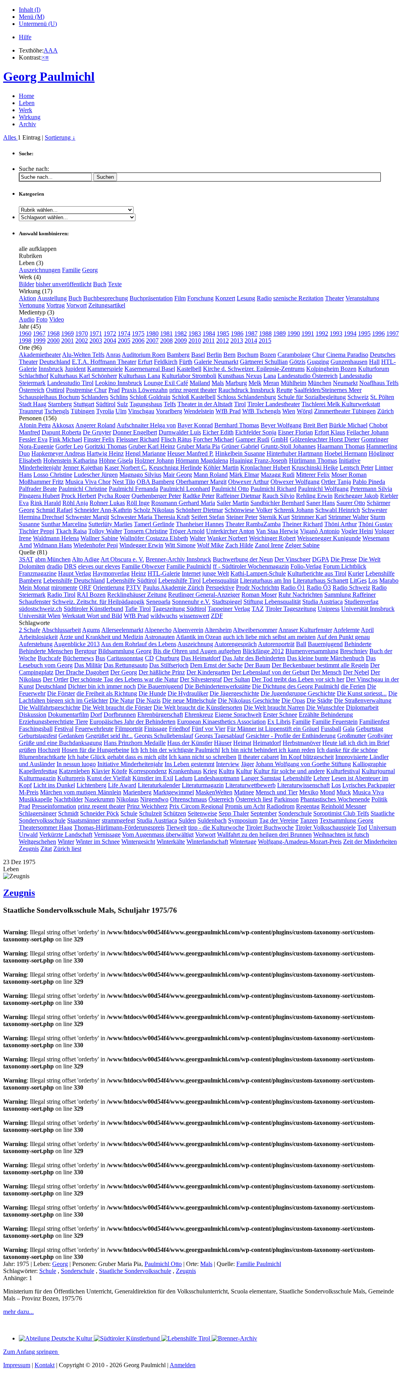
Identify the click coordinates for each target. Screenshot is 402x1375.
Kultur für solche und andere (289, 771)
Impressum (16, 1365)
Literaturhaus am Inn (265, 580)
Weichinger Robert (272, 538)
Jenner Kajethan (83, 467)
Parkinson (286, 799)
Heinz (138, 573)
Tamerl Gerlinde (154, 524)
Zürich (385, 411)
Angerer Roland (95, 425)
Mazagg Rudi (277, 474)
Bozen (268, 354)
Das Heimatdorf (201, 658)
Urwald (28, 834)
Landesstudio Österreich (308, 375)
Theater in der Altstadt (204, 404)
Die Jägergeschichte (234, 693)
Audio (27, 319)
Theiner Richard (302, 524)
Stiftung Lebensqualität (272, 601)
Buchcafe (49, 658)
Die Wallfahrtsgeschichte (49, 707)
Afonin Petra (35, 425)
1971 (96, 333)
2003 (96, 340)
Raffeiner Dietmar (238, 495)
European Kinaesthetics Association (221, 721)
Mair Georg (177, 474)
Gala (348, 728)
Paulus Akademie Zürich (173, 587)
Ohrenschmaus (188, 799)
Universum (382, 827)
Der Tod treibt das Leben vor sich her (298, 679)
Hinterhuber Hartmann (295, 453)
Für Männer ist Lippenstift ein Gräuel (273, 728)
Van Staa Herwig (277, 531)
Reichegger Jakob (356, 495)
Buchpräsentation (151, 298)
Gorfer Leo (69, 446)
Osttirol (55, 390)
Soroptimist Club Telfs (341, 813)
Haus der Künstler (189, 742)
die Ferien (353, 686)
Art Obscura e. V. (122, 559)
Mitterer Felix (313, 474)
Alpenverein (188, 630)
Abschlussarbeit (61, 630)
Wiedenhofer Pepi (95, 545)
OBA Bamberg (155, 481)
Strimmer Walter (348, 517)
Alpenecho (158, 630)
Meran (271, 383)
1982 (180, 333)
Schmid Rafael (54, 510)
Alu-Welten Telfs (83, 354)
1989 (279, 333)
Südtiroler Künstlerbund (93, 608)
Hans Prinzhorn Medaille (135, 742)
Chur (318, 354)
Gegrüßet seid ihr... (109, 735)
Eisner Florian (295, 432)
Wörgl (304, 411)
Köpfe (119, 771)
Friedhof (179, 728)
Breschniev (354, 651)
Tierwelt (176, 827)
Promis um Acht (245, 806)
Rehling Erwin (314, 495)
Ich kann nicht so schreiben (202, 757)
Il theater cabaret (258, 757)
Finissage (155, 728)
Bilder (26, 284)
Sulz (122, 404)
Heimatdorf (267, 742)
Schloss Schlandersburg (246, 397)
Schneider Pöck (99, 813)
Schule (129, 813)
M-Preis (28, 792)
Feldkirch (165, 361)
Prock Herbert (78, 495)
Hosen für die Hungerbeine (95, 750)
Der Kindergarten (208, 672)
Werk (25, 110)
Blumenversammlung (311, 651)
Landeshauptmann (216, 778)
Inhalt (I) (29, 9)
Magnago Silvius (140, 474)
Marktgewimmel (173, 792)
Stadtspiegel (227, 601)
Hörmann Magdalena (201, 460)
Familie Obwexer (143, 566)
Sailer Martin (233, 503)
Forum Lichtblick (344, 566)
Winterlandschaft (207, 841)
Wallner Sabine (99, 538)
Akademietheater (40, 354)
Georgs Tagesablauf (219, 735)
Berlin (214, 354)
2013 (236, 340)
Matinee (244, 792)
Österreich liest (254, 799)
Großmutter (351, 735)
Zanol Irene (269, 545)
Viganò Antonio (320, 531)
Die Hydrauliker (188, 693)
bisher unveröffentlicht (63, 284)
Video (56, 319)
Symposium (243, 820)
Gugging (318, 361)
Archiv (27, 124)
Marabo (388, 580)
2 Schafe (29, 630)
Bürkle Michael (348, 425)
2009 (180, 340)
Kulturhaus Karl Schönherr (83, 375)
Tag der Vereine (278, 820)
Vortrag (55, 305)
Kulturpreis (71, 778)
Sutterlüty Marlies (110, 524)
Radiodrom (280, 806)
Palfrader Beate (38, 488)
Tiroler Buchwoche (270, 827)
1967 (39, 333)
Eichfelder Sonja (255, 432)
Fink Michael (65, 439)
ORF (85, 587)
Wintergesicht (138, 841)
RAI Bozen (91, 594)
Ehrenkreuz (199, 714)
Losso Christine (52, 474)
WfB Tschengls (261, 411)
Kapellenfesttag (38, 771)
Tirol (240, 404)
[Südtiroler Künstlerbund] (127, 1338)
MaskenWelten (214, 792)
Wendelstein (199, 411)
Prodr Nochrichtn (257, 587)
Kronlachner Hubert (265, 467)
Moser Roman (349, 474)
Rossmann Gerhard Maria (183, 503)
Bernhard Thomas (236, 425)
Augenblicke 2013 (77, 644)
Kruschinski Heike (315, 467)
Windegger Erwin (141, 545)
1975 (138, 333)
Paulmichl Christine (82, 488)
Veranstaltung (362, 298)
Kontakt (45, 1365)
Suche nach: (34, 168)
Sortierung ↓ (60, 137)
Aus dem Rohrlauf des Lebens (138, 644)
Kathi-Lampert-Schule (258, 573)
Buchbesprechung (105, 298)
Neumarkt (345, 383)
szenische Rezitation (298, 298)
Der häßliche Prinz (162, 672)
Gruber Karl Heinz (151, 446)
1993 (336, 333)
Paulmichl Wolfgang (323, 488)
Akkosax (63, 425)
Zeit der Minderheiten (370, 841)
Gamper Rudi (252, 439)
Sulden (187, 820)
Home (26, 96)
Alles (10, 137)
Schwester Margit (87, 517)
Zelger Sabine (302, 545)
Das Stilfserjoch (168, 665)
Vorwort (76, 305)
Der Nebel (356, 672)
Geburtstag (369, 728)
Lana (269, 375)
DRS (70, 566)
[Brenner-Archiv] (234, 1338)
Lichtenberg (91, 785)
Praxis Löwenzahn (144, 390)
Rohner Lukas (107, 503)
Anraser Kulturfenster (305, 630)
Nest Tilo (123, 481)
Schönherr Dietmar (199, 510)
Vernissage (107, 834)
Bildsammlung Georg (125, 651)
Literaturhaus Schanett (320, 580)
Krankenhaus (184, 771)
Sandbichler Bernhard (277, 503)
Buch (99, 284)
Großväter (380, 735)
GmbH (279, 439)
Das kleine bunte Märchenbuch (325, 658)
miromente (64, 587)
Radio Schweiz (351, 587)
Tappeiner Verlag (229, 608)
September (263, 813)
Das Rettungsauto (126, 665)
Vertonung (32, 305)
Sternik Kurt (274, 517)
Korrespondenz (148, 771)
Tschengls (56, 411)
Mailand (200, 383)
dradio (54, 566)
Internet (191, 573)
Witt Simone (180, 545)
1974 (124, 333)
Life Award (122, 785)
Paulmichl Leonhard (185, 488)
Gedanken (71, 735)
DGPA (320, 559)
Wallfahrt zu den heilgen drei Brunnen (264, 834)
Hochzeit (49, 750)
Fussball (331, 728)
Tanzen (309, 820)
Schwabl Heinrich (337, 510)
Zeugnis (29, 848)
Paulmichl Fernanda (133, 488)
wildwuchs (163, 615)
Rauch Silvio (278, 495)
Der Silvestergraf (201, 679)
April (367, 630)
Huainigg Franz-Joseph (258, 460)
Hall (374, 361)
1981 (166, 333)
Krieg (210, 771)
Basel (198, 354)
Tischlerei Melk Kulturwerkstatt (341, 404)
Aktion (27, 298)
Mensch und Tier (277, 792)
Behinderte (357, 644)
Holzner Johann (154, 460)
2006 (138, 340)
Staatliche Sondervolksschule (135, 1271)
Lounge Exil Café (166, 383)
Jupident (75, 368)
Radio (264, 298)
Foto (42, 319)
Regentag (308, 806)
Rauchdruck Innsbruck (246, 390)
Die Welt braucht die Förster (117, 707)
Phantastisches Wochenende (335, 799)
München (319, 383)
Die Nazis (148, 700)
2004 (110, 340)
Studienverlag (361, 601)
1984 (209, 333)
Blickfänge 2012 (263, 651)
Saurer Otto (350, 503)
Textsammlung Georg (346, 820)
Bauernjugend (325, 644)
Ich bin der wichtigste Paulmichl (180, 750)
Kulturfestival (343, 771)
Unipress (329, 608)
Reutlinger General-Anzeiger (204, 594)
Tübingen (83, 411)
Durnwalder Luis (180, 432)
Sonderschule (295, 813)
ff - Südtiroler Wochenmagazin (251, 566)
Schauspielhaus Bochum (49, 397)
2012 (222, 340)
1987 (251, 333)
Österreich (31, 390)
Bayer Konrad (195, 425)
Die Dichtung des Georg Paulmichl (295, 686)
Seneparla (158, 601)
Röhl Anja (75, 503)
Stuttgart (83, 404)
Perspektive (220, 587)
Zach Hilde (239, 545)
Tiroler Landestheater (273, 404)
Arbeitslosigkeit (38, 637)
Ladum (183, 778)
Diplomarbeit (362, 707)
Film (180, 298)
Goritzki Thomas (106, 446)
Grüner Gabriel (240, 446)
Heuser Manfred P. (190, 453)
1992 (322, 333)
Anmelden (183, 1365)
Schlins (119, 397)
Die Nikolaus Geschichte (249, 700)
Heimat (242, 742)
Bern (229, 354)
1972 (110, 333)
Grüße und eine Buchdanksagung (60, 742)
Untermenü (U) (38, 23)
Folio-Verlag (306, 566)
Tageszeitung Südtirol (179, 608)
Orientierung (108, 587)
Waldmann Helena (56, 538)
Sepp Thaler (234, 813)
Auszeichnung (195, 644)
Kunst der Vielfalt (109, 778)
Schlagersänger (38, 813)
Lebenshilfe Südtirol (131, 580)
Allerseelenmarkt (122, 630)
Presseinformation (54, 806)
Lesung (246, 298)
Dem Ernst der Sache (216, 665)
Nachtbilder (68, 799)
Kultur (244, 771)
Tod (362, 827)
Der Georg (123, 672)
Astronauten (159, 637)
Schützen (174, 813)
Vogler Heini (357, 531)
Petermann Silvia (371, 488)
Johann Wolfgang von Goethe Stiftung (303, 764)
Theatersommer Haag (45, 827)
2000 (53, 340)
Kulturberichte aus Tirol (316, 573)
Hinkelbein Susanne (240, 453)
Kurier (356, 573)
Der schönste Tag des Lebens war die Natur (124, 679)
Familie (71, 270)
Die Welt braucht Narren (274, 707)
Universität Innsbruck (368, 608)
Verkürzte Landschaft (65, 834)
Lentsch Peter (356, 467)
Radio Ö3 (319, 587)
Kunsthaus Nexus (240, 375)
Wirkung (29, 117)
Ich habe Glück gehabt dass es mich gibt (117, 757)
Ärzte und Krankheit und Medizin (101, 637)
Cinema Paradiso (347, 354)
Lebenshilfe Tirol (179, 580)
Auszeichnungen (39, 270)
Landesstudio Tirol (70, 383)
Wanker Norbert (227, 538)
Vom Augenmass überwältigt (158, 834)
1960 (25, 333)
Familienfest (374, 721)
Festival (63, 728)
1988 (265, 333)
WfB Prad (228, 411)
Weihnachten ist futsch (341, 834)
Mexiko (308, 792)
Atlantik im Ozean (198, 637)
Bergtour (86, 651)
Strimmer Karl (309, 517)
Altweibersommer (255, 630)
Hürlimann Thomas (313, 460)
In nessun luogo (76, 764)
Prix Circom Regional (196, 806)
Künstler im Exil (152, 778)
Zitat (46, 848)
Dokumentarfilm (68, 714)
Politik (379, 799)
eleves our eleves (99, 566)
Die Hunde (152, 693)
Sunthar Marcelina (64, 524)
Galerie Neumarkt (216, 361)
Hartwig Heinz (105, 453)
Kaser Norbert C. (125, 467)
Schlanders (94, 397)
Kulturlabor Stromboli (189, 375)
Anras (113, 354)
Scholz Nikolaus (153, 510)
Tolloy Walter (105, 531)
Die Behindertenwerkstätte (217, 686)
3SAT (26, 559)
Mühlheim (293, 383)
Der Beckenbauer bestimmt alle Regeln (320, 665)
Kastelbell (189, 368)
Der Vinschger (292, 559)
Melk (255, 383)
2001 (67, 340)
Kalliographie (369, 764)
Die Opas (293, 700)
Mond (327, 792)
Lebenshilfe (297, 778)
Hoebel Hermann (345, 453)
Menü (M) (31, 16)
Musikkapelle (35, 799)
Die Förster (61, 693)
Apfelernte (346, 630)
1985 (223, 333)
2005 (124, 340)
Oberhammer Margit (201, 481)
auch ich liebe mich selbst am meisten (269, 637)
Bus (100, 658)
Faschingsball (36, 728)
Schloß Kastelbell (194, 397)
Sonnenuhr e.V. (191, 601)
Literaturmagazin (203, 785)
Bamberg (178, 354)
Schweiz (358, 397)
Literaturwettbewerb (250, 785)
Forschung (200, 298)
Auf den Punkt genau (343, 637)
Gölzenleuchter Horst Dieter (325, 439)
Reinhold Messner (343, 806)
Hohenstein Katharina (70, 460)
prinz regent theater (193, 390)
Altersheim (218, 630)
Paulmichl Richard (273, 488)
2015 (265, 340)
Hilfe (25, 37)
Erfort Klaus (329, 432)
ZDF (217, 615)
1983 (194, 333)
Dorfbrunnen (120, 714)
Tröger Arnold (187, 531)
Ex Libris (279, 721)
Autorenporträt (276, 644)
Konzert (225, 298)
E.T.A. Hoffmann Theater (104, 361)
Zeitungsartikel (106, 305)
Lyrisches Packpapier (368, 785)
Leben (27, 103)
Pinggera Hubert (39, 495)
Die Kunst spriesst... (362, 693)
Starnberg (60, 404)
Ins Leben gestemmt (189, 764)
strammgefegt (118, 820)
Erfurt (145, 361)
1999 (39, 340)
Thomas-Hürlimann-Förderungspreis (119, 827)
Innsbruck (50, 368)
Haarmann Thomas (341, 446)
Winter (66, 841)
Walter (198, 538)
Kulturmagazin (37, 778)
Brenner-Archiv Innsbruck (178, 559)
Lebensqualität (220, 580)
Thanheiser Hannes (200, 524)
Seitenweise (202, 813)
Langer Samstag (261, 778)
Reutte (284, 390)
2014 (251, 340)
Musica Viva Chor (88, 481)
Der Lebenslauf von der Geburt (270, 672)
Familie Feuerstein (335, 721)
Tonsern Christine (146, 531)
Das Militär (88, 665)
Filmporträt (129, 728)
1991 (308, 333)
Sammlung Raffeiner (350, 594)
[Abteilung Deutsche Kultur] (56, 1338)
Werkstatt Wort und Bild (92, 615)
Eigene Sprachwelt (238, 714)
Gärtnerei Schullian (264, 361)
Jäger (247, 764)
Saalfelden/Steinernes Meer (328, 390)
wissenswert (194, 615)
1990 (293, 333)
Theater (334, 298)
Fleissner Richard (137, 439)
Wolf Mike (210, 545)
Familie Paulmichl (188, 566)
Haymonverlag (111, 573)
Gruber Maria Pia (198, 446)
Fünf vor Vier (208, 728)
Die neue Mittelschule (189, 700)
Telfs (170, 404)
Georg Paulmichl (49, 76)
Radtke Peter (198, 495)
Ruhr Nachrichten (300, 594)
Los (373, 580)
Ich (135, 750)
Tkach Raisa (71, 531)
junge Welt (215, 573)
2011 (209, 340)
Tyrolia (105, 411)
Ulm (120, 411)
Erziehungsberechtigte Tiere (53, 721)
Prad (114, 390)
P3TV (133, 587)
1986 (237, 333)
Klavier (100, 771)
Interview (227, 764)
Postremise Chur (86, 390)
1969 (67, 333)
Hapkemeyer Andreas (58, 453)
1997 (392, 333)
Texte (115, 284)
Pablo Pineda (369, 481)
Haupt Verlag (74, 573)
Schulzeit (150, 813)
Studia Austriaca (322, 601)
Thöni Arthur (340, 524)
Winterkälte (171, 841)
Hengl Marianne (145, 453)
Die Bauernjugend (160, 686)
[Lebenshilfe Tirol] (186, 1338)
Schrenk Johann (294, 510)
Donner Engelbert (135, 432)
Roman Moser (259, 594)
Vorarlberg (169, 411)
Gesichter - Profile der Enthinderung (291, 735)
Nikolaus (127, 799)
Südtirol (105, 404)
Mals (218, 383)
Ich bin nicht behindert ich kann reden (268, 750)
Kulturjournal (378, 771)
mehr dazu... (18, 1311)
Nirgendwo (154, 799)
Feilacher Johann (368, 432)
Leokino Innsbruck (118, 383)
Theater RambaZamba (253, 524)
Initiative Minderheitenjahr (130, 764)
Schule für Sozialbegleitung (312, 397)
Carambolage (294, 354)
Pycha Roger (114, 495)
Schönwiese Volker (248, 510)
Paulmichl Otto (230, 488)
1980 (152, 333)
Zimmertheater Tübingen (345, 411)
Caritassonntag (125, 658)
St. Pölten (382, 397)
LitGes (358, 580)
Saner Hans (320, 503)
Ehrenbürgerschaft (160, 714)
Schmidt (68, 813)
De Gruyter (97, 432)
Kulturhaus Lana (139, 375)
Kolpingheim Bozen (331, 368)
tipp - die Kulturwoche (216, 827)
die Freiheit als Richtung (107, 693)
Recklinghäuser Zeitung (136, 594)
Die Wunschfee (325, 707)
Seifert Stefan (208, 517)
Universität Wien (39, 615)
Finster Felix (99, 439)
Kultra (226, 771)
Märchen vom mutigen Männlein (80, 792)
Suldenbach (212, 820)
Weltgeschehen (37, 841)
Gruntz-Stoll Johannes (288, 446)
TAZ (258, 608)
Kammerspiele (105, 368)
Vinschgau (141, 411)
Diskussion (32, 714)
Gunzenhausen (349, 361)
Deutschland (54, 361)
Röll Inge (138, 503)
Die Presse (344, 559)
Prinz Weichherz (147, 806)
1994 (350, 333)
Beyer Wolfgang (281, 425)
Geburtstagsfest (38, 735)
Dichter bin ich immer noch (102, 686)
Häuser (223, 742)
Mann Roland (211, 474)
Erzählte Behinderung (326, 714)
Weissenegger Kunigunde (329, 538)
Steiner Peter (242, 517)
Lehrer (321, 778)
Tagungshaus (146, 404)
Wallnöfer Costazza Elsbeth (154, 538)
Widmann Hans (52, 545)
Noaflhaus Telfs (378, 383)
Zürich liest (67, 848)
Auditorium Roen (143, 354)
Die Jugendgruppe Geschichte (298, 693)
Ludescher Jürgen (96, 474)
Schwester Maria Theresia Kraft (150, 517)
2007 (152, 340)
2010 (194, 340)
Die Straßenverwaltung (362, 700)
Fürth (185, 361)
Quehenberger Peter (156, 495)
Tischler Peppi (36, 531)
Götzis (297, 361)
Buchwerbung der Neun (243, 559)
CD (149, 658)
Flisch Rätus (176, 439)
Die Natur (122, 700)
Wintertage (243, 841)
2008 (166, 340)
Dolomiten (32, 566)
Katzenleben (74, 771)
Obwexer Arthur (248, 481)
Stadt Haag (32, 404)
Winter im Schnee (98, 841)
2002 (81, 340)
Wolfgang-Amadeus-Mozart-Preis (300, 841)
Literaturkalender (159, 785)
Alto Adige (85, 559)
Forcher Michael (213, 439)
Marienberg (137, 792)
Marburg (236, 383)
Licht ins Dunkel (54, 785)
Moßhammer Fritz (41, 481)
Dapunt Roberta (61, 432)
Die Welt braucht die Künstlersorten (197, 707)
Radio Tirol (61, 594)
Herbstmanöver (302, 742)
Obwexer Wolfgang (295, 481)
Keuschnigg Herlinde (175, 467)
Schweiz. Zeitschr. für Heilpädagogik (98, 601)
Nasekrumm (99, 799)
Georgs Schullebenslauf (163, 735)
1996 (378, 333)
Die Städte (320, 700)
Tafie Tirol (138, 608)
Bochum (247, 354)
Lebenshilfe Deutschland (74, 580)
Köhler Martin (221, 467)
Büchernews (78, 658)
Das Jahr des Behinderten (253, 658)
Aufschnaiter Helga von (146, 425)
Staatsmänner (83, 820)
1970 (81, 333)
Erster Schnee (280, 714)
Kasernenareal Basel (149, 368)
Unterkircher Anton (230, 531)
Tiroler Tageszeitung (290, 608)
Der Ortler (55, 679)
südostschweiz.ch (40, 608)
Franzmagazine (38, 573)
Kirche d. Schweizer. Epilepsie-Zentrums (254, 368)
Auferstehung (36, 644)
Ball (301, 644)
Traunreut (31, 411)
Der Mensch (326, 672)
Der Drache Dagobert (82, 672)
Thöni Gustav (375, 524)
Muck (343, 792)
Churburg (167, 658)
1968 (53, 333)
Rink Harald (45, 503)
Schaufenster (35, 601)
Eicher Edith (218, 432)
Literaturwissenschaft (303, 785)
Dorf (96, 714)
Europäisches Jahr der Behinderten (132, 721)
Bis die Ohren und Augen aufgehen (197, 651)
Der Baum (257, 665)
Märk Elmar (244, 474)
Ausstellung (52, 298)
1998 (25, 340)
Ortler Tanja (336, 481)
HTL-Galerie (164, 573)
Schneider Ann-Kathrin (103, 510)
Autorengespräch (235, 644)
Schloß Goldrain (150, 397)
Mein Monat (34, 587)
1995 (364, 333)
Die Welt (369, 559)
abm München (53, 559)
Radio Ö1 (293, 587)
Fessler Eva (33, 439)
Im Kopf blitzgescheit (307, 757)
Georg (90, 270)
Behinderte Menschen (46, 651)
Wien (288, 411)
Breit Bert (315, 425)
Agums (91, 630)
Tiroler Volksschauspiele (325, 827)
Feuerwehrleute (94, 728)
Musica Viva (368, 792)
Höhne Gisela (116, 460)
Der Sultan (236, 679)
